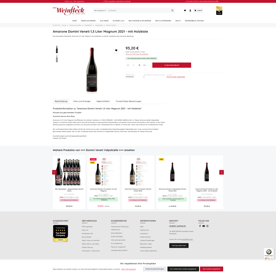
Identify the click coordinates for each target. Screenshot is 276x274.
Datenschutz (144, 230)
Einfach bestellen (117, 236)
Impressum (144, 233)
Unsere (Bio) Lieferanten (148, 251)
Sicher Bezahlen (116, 233)
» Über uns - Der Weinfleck (74, 1)
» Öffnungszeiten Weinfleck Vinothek (116, 1)
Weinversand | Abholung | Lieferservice (120, 228)
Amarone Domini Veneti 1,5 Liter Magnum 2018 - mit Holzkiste (206, 190)
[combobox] (138, 10)
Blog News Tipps (146, 244)
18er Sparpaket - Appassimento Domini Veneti (69, 190)
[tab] (61, 101)
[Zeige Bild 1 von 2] (90, 91)
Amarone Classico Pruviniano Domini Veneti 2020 (138, 190)
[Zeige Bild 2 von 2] (94, 91)
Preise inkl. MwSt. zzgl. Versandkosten (137, 54)
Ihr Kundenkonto (116, 243)
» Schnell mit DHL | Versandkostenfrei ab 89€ (202, 1)
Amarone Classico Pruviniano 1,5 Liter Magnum (103, 190)
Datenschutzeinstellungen (155, 269)
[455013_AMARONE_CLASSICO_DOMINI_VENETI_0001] (92, 69)
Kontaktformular (187, 239)
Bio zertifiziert (86, 237)
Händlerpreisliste (146, 247)
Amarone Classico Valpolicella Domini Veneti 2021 (172, 190)
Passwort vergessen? (118, 247)
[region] (87, 69)
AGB (141, 227)
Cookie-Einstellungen (147, 240)
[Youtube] (203, 227)
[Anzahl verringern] (128, 65)
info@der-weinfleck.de (177, 226)
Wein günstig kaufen (118, 240)
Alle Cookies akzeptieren (211, 269)
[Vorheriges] (54, 172)
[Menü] (272, 249)
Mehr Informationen (128, 269)
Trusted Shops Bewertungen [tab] (128, 101)
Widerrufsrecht (145, 237)
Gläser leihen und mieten (90, 244)
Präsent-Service (87, 247)
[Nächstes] (221, 172)
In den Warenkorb (172, 65)
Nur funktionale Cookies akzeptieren (183, 269)
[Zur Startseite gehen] (69, 10)
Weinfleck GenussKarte (119, 250)
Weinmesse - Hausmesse (91, 251)
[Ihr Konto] (190, 10)
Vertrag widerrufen (179, 245)
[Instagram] (207, 227)
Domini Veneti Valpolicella (176, 77)
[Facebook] (200, 227)
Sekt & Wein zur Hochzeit (91, 240)
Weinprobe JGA (87, 233)
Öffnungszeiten (87, 227)
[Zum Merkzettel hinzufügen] (116, 50)
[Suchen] (172, 10)
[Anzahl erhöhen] (139, 65)
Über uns (85, 230)
